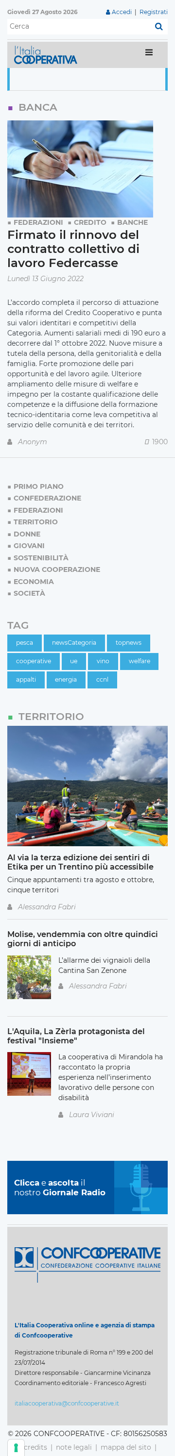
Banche (132, 222)
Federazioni (38, 222)
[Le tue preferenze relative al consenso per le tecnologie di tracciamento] (16, 1447)
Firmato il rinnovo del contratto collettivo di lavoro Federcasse (73, 248)
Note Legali (74, 1447)
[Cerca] (159, 26)
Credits (35, 1447)
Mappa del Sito (126, 1447)
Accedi (122, 12)
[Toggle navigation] (149, 54)
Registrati (154, 12)
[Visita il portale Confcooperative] (87, 1264)
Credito (90, 222)
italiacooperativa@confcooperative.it (67, 1403)
